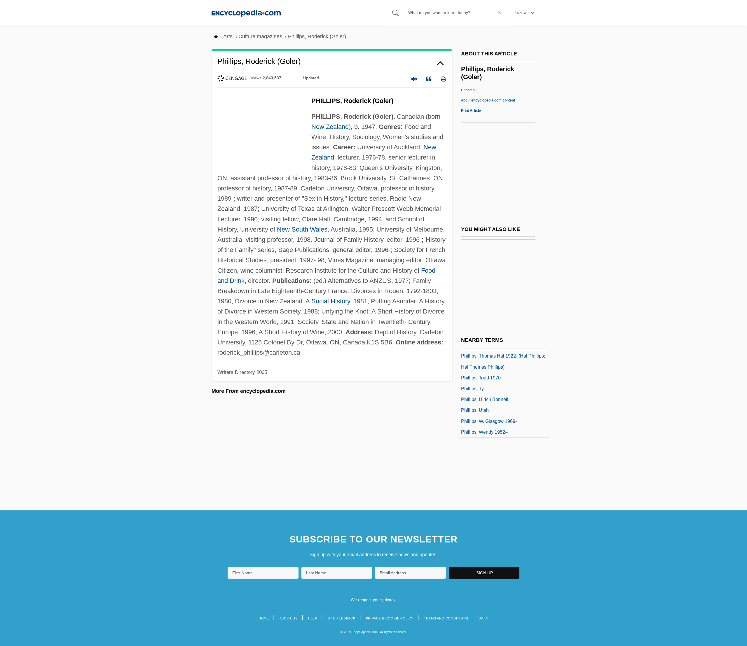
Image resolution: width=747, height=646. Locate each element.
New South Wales (302, 229)
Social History (330, 301)
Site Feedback (341, 618)
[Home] (246, 12)
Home (264, 618)
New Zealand (330, 126)
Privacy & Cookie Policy (389, 618)
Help (312, 618)
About (488, 100)
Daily (483, 618)
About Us (289, 618)
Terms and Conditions (446, 618)
